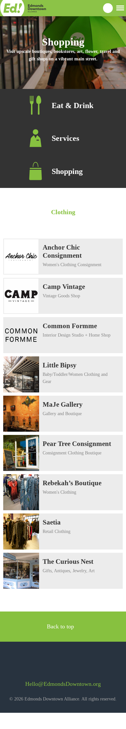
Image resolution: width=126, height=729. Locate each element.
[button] (120, 7)
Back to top (61, 626)
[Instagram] (68, 664)
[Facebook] (51, 664)
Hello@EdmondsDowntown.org (63, 684)
